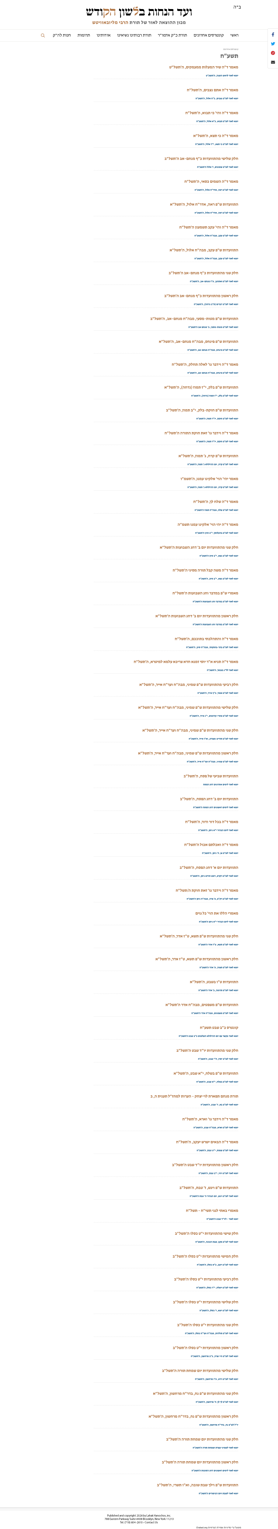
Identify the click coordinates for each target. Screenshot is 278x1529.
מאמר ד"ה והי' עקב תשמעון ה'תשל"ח (208, 227)
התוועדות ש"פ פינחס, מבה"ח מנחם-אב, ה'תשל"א (198, 341)
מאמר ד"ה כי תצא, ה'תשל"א (215, 135)
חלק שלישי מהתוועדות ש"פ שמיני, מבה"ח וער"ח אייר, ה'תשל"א (188, 707)
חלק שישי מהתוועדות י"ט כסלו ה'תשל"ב (206, 1233)
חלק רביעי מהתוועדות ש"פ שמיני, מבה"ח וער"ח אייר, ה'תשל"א (188, 684)
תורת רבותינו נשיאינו (134, 35)
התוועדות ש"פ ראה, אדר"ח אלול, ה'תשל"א (204, 204)
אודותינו (103, 35)
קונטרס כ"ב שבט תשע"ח (219, 1027)
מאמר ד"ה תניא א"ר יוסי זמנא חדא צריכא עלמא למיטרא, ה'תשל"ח (186, 661)
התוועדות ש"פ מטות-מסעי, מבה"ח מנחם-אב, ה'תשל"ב (194, 318)
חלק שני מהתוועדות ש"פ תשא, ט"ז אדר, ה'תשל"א (199, 936)
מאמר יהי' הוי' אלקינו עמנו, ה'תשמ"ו (209, 478)
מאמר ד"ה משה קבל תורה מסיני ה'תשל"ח (205, 570)
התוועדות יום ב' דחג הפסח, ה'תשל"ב (209, 799)
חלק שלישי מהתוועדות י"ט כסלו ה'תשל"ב (205, 1302)
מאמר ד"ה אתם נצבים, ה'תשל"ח (212, 90)
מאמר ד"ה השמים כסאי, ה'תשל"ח (211, 181)
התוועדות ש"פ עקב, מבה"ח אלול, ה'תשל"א (204, 250)
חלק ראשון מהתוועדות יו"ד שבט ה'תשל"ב (205, 1164)
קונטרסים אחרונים (209, 35)
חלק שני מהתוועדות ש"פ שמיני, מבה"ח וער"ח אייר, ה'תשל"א (190, 730)
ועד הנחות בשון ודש (139, 12)
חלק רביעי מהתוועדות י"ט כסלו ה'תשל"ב (206, 1279)
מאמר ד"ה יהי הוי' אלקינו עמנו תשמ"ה (208, 524)
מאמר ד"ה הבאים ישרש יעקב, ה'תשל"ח (207, 1142)
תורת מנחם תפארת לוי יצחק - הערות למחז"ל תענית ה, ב (194, 1096)
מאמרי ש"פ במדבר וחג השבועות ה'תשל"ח (205, 593)
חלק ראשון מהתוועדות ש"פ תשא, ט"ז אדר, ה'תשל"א (196, 959)
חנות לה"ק (62, 35)
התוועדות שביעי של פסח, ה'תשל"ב (211, 776)
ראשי (234, 35)
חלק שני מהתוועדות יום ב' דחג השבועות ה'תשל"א (199, 547)
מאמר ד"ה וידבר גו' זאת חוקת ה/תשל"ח (207, 890)
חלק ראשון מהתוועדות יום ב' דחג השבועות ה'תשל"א (196, 616)
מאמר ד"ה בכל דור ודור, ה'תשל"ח (211, 821)
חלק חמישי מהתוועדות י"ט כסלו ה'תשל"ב (205, 1256)
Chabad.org (201, 1528)
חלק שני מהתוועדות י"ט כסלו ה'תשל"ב (207, 1325)
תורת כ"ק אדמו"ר (172, 35)
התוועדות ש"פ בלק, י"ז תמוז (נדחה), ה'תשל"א (201, 387)
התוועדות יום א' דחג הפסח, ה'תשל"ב (209, 867)
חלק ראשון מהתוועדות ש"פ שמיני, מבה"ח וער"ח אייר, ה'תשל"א (188, 753)
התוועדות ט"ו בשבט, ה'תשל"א (214, 981)
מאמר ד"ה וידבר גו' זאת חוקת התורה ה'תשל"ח (201, 433)
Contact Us (151, 1522)
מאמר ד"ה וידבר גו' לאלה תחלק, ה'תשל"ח (205, 364)
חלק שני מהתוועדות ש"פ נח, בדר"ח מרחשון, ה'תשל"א (195, 1393)
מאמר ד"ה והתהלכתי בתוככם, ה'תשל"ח (206, 638)
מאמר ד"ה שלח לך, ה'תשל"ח (215, 501)
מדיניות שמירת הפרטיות (219, 1528)
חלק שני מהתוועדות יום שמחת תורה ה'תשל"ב (202, 1439)
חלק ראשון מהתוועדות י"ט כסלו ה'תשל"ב (205, 1347)
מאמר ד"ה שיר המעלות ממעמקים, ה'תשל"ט (203, 67)
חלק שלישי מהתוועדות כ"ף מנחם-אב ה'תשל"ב (201, 158)
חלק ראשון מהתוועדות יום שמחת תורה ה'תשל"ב (200, 1462)
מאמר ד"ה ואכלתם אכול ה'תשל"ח (211, 844)
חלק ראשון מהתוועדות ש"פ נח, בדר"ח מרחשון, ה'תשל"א (193, 1416)
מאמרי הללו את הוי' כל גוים (216, 913)
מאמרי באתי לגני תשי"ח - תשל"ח (212, 1210)
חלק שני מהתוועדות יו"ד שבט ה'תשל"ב (207, 1050)
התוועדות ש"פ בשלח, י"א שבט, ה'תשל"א (206, 1073)
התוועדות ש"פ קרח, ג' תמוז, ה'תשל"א (208, 456)
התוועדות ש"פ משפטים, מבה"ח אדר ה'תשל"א (201, 1004)
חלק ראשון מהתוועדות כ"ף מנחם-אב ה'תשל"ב (201, 295)
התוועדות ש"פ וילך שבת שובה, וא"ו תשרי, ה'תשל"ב (197, 1485)
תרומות (84, 35)
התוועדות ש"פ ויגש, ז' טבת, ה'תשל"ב (208, 1187)
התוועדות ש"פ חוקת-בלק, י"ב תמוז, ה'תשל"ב (202, 410)
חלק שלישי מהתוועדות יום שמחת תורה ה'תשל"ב (200, 1370)
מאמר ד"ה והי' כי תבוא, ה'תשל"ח (211, 112)
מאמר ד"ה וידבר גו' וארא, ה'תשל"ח (210, 1119)
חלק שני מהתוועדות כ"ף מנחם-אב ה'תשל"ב (203, 273)
